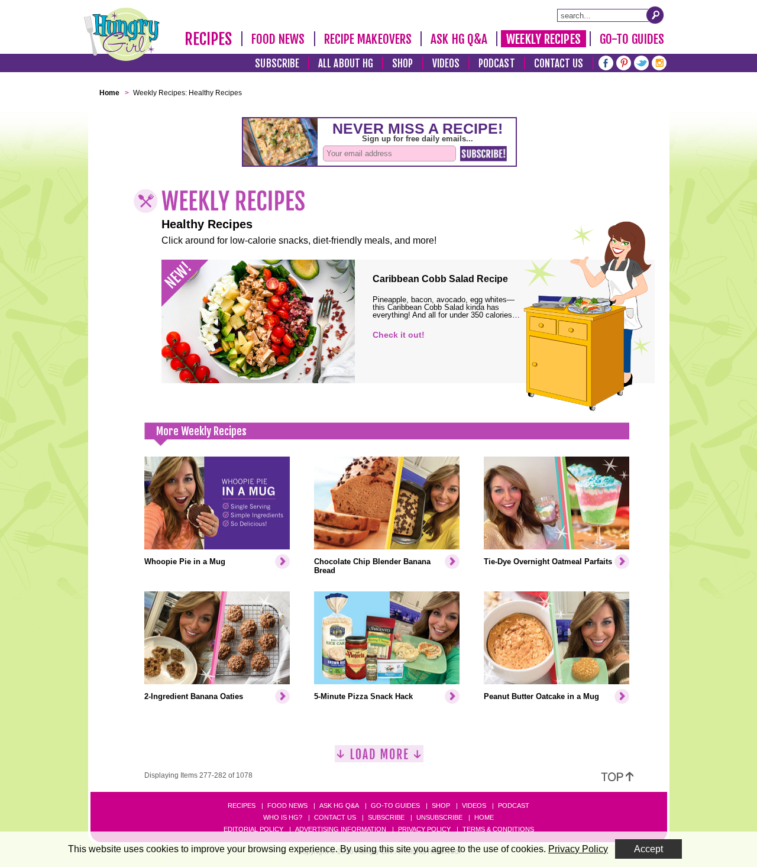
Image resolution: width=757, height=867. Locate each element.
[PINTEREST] (623, 62)
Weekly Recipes (543, 39)
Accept (648, 849)
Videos (446, 63)
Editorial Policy (253, 829)
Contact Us (559, 63)
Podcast (496, 63)
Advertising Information (340, 829)
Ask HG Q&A (459, 39)
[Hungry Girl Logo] (122, 34)
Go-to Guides (395, 805)
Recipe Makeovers (368, 39)
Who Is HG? (282, 817)
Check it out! (399, 334)
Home (484, 817)
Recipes (208, 39)
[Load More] (379, 758)
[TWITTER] (641, 62)
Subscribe (277, 63)
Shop (402, 63)
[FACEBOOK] (606, 62)
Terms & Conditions (498, 829)
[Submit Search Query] (655, 15)
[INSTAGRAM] (659, 62)
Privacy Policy (424, 829)
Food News (278, 39)
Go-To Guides (632, 39)
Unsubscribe (439, 817)
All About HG (345, 63)
